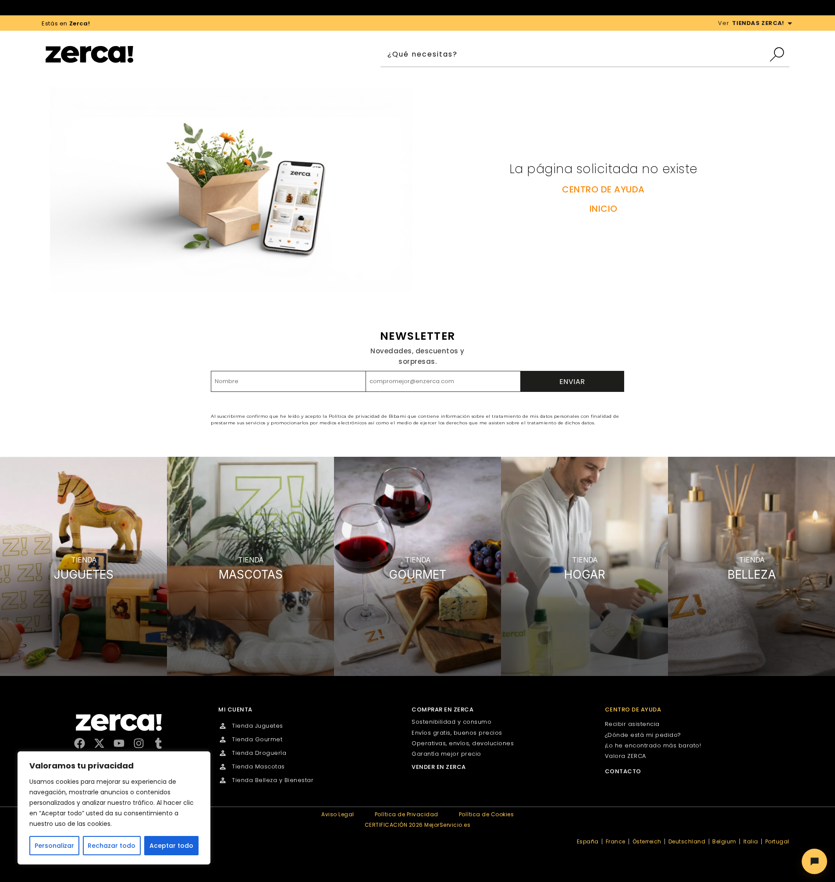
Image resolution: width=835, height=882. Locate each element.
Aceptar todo (171, 845)
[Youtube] (119, 743)
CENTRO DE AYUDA (603, 189)
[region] (114, 807)
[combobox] (574, 54)
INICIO (604, 209)
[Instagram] (139, 743)
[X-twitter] (99, 743)
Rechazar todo (111, 845)
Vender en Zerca (439, 767)
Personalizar (54, 845)
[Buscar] (779, 54)
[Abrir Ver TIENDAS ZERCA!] (789, 23)
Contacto (623, 771)
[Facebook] (79, 743)
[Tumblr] (158, 743)
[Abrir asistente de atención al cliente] (814, 861)
